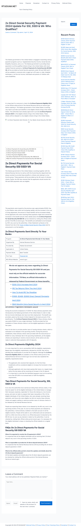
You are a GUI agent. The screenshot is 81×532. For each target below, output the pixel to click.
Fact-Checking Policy (25, 9)
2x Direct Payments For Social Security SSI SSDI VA (21, 149)
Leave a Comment (10, 32)
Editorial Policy (66, 3)
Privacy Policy (55, 3)
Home (21, 3)
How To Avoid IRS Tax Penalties (24, 292)
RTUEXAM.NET (9, 6)
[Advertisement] (28, 47)
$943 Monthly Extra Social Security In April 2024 (31, 304)
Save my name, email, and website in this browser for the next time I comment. (29, 504)
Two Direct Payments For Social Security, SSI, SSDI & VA (22, 156)
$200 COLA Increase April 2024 (24, 285)
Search (63, 21)
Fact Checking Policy (53, 525)
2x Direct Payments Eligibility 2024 (16, 154)
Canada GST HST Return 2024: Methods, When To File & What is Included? (68, 96)
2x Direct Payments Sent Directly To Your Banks (20, 151)
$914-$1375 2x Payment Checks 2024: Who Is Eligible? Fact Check (68, 66)
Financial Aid (24, 256)
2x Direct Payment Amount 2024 (15, 153)
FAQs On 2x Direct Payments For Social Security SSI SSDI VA (23, 158)
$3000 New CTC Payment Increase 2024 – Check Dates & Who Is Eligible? (69, 90)
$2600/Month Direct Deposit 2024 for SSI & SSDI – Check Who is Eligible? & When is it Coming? (68, 113)
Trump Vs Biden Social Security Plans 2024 (32, 225)
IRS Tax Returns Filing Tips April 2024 (26, 288)
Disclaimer (36, 3)
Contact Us (45, 3)
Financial (28, 3)
